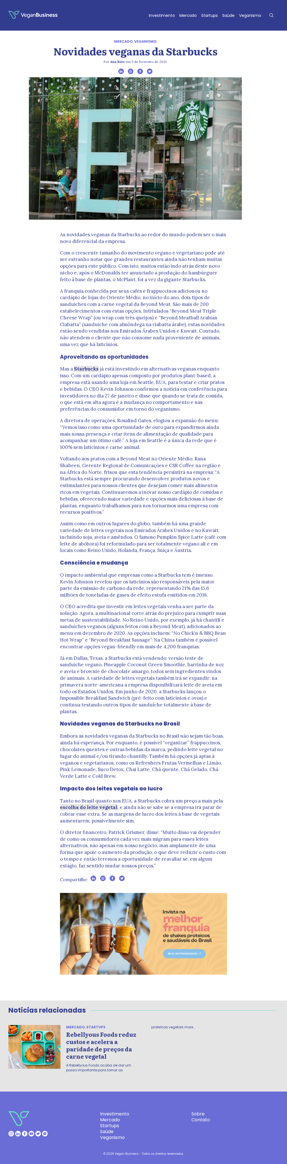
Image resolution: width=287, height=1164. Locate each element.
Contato (200, 1120)
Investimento (162, 15)
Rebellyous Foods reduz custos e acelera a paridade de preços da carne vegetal (101, 1045)
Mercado (188, 15)
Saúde (228, 15)
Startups (209, 15)
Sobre (198, 1114)
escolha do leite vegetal (88, 807)
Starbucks (86, 369)
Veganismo (250, 15)
